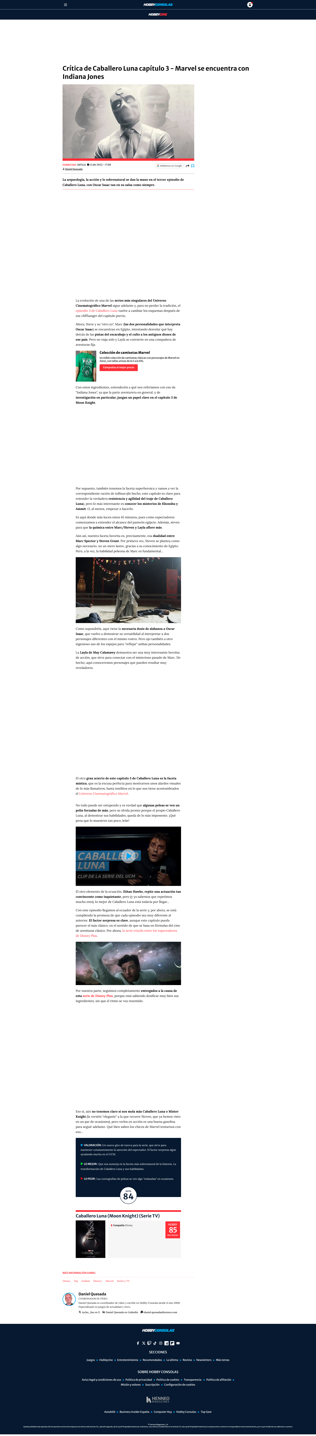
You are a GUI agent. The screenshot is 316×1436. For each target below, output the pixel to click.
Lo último (172, 1360)
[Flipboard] (172, 1343)
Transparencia (193, 1379)
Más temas (222, 1360)
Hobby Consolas (186, 1412)
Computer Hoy (163, 1412)
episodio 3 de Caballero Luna (97, 311)
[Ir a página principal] (158, 4)
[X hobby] (144, 1343)
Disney (66, 1281)
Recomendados (152, 1360)
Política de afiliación (218, 1379)
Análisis (85, 1281)
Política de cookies (168, 1379)
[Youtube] (178, 1343)
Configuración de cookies (179, 1384)
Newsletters (203, 1360)
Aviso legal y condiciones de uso (101, 1379)
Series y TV (123, 1281)
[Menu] (65, 4)
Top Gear (206, 1412)
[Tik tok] (155, 1343)
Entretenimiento (127, 1360)
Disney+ (97, 1281)
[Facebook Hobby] (138, 1343)
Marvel (110, 1281)
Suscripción (152, 1384)
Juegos (91, 1360)
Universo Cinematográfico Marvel (103, 794)
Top (76, 1281)
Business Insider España (134, 1412)
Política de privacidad (139, 1379)
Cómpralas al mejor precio (118, 367)
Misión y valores (131, 1384)
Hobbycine (155, 14)
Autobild (109, 1412)
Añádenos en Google (171, 165)
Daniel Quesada (74, 169)
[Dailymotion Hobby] (166, 1343)
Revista (187, 1360)
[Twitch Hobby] (149, 1343)
